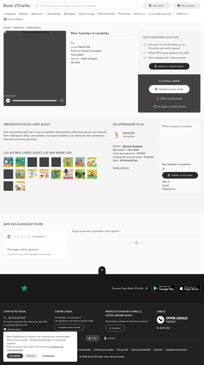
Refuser (31, 355)
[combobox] (85, 5)
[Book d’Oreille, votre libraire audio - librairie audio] (17, 6)
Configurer (48, 355)
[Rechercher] (36, 5)
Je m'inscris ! (115, 328)
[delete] (102, 270)
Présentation (168, 188)
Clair (94, 338)
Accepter (15, 355)
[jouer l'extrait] (8, 100)
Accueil (7, 27)
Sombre (111, 338)
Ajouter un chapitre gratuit (171, 66)
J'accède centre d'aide (69, 327)
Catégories (18, 27)
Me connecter (188, 5)
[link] (169, 98)
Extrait (165, 185)
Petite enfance (34, 27)
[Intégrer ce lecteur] (61, 100)
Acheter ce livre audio (171, 89)
